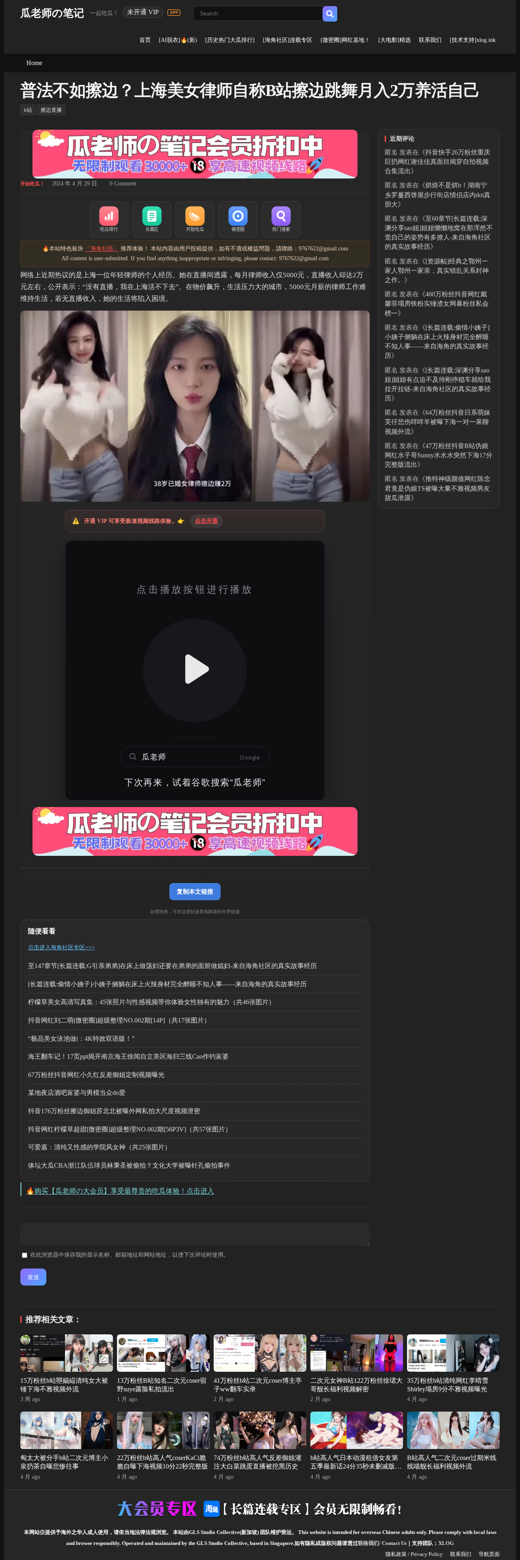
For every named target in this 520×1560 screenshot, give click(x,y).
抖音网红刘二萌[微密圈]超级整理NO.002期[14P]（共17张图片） (119, 1020)
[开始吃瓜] (195, 219)
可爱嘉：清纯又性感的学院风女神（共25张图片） (99, 1147)
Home (34, 62)
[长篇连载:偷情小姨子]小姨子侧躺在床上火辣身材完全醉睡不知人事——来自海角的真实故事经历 (167, 984)
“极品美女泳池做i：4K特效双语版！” (81, 1038)
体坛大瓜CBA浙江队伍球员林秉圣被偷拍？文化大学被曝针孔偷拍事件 (129, 1165)
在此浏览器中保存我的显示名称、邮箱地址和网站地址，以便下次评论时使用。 (129, 1255)
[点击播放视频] (195, 670)
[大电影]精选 (394, 40)
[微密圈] (238, 219)
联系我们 (430, 40)
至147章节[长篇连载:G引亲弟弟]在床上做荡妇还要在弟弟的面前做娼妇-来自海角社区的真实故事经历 (172, 965)
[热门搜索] (281, 219)
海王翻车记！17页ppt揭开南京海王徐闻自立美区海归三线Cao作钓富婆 (128, 1056)
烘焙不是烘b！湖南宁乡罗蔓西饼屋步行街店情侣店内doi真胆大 (437, 194)
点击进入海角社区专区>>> (61, 947)
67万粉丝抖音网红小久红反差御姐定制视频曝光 (96, 1074)
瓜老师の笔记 (52, 13)
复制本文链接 (195, 891)
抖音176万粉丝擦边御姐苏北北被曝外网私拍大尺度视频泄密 (114, 1110)
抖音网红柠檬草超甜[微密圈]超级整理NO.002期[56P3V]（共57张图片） (130, 1129)
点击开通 (206, 521)
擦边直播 (51, 110)
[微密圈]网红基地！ (345, 40)
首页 (145, 40)
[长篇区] (151, 219)
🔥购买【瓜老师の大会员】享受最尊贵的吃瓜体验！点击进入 (120, 1191)
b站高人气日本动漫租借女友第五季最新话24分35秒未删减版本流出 (355, 1466)
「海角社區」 (102, 249)
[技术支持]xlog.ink (473, 40)
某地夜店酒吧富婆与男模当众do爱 (77, 1092)
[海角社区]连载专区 (287, 40)
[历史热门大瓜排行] (230, 40)
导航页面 (489, 1554)
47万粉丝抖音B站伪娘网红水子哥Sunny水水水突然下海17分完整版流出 (438, 455)
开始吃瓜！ (32, 184)
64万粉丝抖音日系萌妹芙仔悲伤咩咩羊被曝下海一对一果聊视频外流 (437, 422)
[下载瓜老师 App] (174, 12)
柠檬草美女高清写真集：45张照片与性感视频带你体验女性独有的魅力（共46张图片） (151, 1002)
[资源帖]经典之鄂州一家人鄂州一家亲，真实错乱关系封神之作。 (437, 270)
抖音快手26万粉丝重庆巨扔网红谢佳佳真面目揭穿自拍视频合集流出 (437, 161)
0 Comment (123, 184)
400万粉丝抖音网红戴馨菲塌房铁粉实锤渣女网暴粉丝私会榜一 (437, 303)
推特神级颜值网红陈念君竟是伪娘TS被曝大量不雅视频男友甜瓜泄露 (437, 488)
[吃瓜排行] (108, 219)
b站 (28, 110)
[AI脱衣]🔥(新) (178, 40)
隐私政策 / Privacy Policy (414, 1554)
